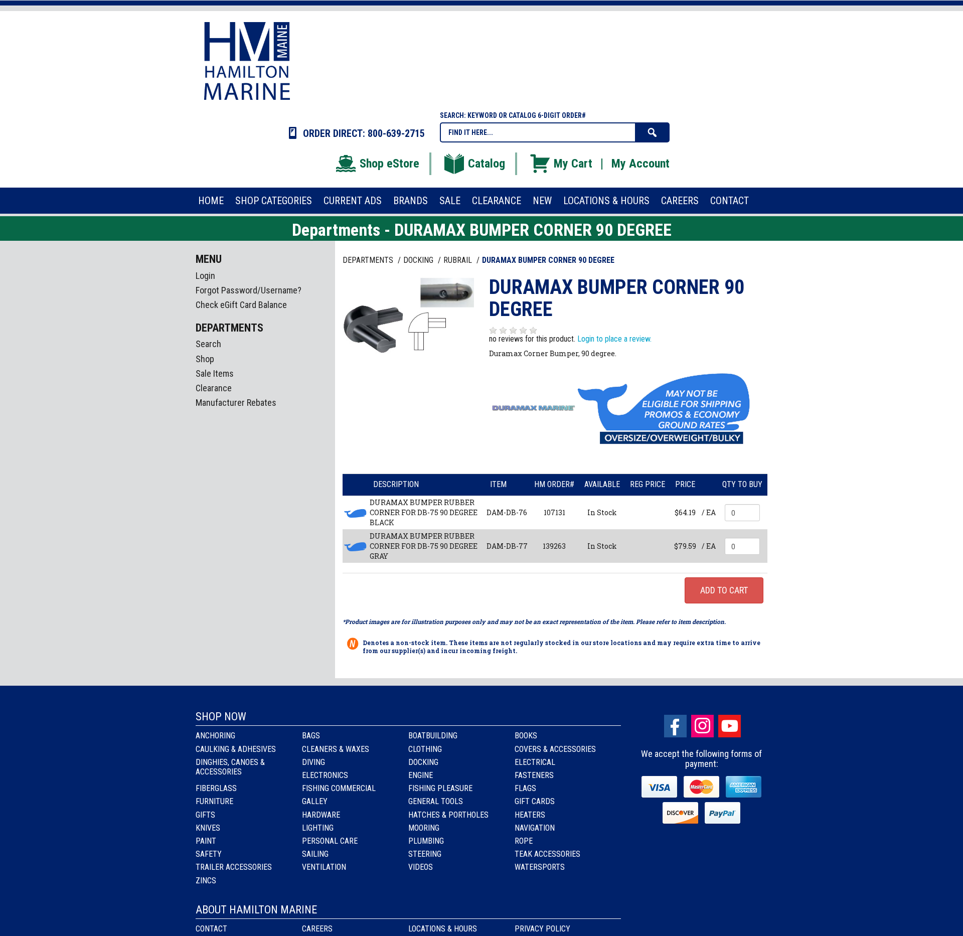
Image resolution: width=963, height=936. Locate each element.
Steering (424, 854)
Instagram (702, 726)
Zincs (206, 880)
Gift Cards (535, 801)
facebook (675, 726)
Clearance (214, 388)
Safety (209, 854)
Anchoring (215, 735)
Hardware (321, 815)
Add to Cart (724, 590)
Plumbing (426, 841)
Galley (315, 801)
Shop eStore (389, 164)
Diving (313, 762)
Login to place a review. (614, 339)
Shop (205, 359)
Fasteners (534, 775)
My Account (640, 164)
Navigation (535, 828)
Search (208, 344)
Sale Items (215, 373)
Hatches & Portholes (448, 815)
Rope (524, 841)
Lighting (318, 828)
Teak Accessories (547, 854)
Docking (423, 762)
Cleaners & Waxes (335, 749)
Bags (311, 735)
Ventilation (324, 867)
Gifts (205, 815)
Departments (369, 260)
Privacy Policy (542, 928)
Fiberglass (216, 788)
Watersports (540, 867)
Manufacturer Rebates (236, 402)
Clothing (425, 749)
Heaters (530, 815)
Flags (525, 788)
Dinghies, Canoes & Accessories (230, 766)
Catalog (486, 164)
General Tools (435, 801)
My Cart (573, 164)
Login (205, 275)
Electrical (535, 762)
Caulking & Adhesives (236, 749)
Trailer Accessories (234, 867)
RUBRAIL (458, 260)
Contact (211, 928)
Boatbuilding (432, 735)
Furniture (214, 801)
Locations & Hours (442, 928)
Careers (317, 928)
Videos (420, 867)
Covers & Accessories (555, 749)
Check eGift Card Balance (241, 304)
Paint (206, 841)
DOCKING (419, 260)
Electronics (325, 775)
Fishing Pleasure (440, 788)
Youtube (729, 726)
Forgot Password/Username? (248, 290)
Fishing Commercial (339, 788)
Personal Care (330, 841)
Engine (420, 775)
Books (526, 735)
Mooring (423, 828)
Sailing (315, 854)
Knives (208, 828)
